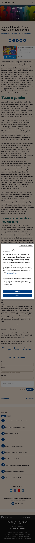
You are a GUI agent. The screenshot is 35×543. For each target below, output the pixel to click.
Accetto (17, 295)
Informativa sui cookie (12, 273)
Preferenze (17, 291)
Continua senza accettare (26, 245)
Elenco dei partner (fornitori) (10, 285)
